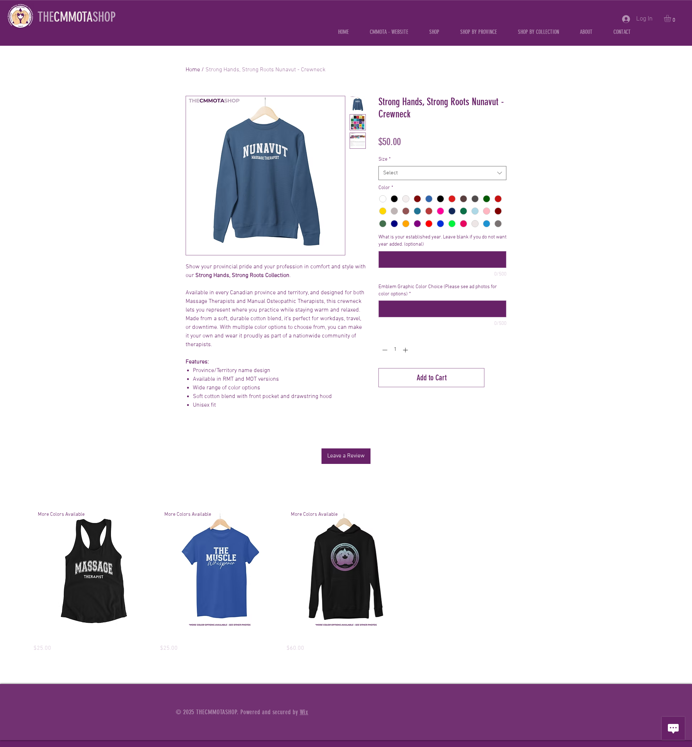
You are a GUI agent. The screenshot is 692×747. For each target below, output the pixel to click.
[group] (346, 581)
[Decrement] (384, 350)
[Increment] (406, 350)
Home (193, 69)
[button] (478, 31)
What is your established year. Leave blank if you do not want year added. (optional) (442, 240)
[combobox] (442, 173)
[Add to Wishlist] (496, 377)
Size (384, 159)
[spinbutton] (395, 350)
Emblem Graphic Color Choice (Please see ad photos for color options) (437, 290)
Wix (304, 712)
